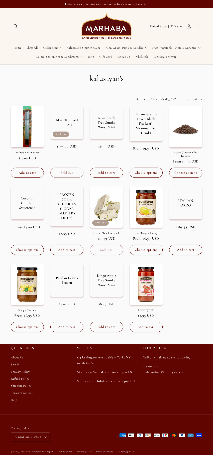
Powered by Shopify (42, 451)
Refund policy (64, 451)
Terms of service (104, 451)
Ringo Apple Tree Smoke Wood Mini (106, 280)
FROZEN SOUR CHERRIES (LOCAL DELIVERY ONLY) (67, 206)
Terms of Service (22, 393)
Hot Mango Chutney (146, 233)
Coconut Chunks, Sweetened (27, 203)
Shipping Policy (21, 386)
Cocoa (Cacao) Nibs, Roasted (185, 154)
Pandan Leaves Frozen (67, 280)
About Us (17, 357)
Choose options (146, 173)
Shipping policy (125, 451)
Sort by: (141, 99)
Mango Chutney (27, 310)
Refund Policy (20, 379)
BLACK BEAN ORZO (67, 122)
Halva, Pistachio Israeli (106, 233)
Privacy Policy (20, 371)
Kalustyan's (25, 451)
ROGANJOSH (146, 310)
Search (15, 364)
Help (14, 400)
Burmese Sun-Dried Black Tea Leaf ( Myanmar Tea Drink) (146, 123)
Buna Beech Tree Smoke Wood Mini (106, 122)
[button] (15, 26)
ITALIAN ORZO (185, 202)
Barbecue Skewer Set (27, 152)
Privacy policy (84, 451)
